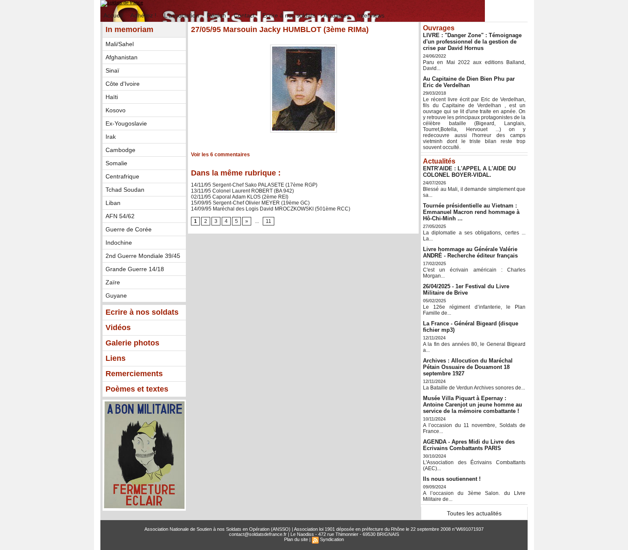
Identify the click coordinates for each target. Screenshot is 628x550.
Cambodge (120, 149)
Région (217, 15)
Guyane (116, 295)
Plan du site (296, 539)
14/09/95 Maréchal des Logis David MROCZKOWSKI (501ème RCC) (270, 209)
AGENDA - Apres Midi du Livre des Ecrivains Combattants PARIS (469, 445)
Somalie (116, 163)
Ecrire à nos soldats (289, 15)
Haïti (112, 97)
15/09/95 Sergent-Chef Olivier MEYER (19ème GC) (250, 203)
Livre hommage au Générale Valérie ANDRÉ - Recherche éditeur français (470, 252)
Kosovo (116, 110)
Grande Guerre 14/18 (135, 269)
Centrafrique (122, 176)
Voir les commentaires (220, 155)
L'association (182, 15)
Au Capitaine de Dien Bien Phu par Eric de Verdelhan (469, 82)
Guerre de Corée (129, 229)
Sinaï (112, 70)
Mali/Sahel (120, 44)
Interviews (370, 15)
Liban (113, 202)
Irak (111, 136)
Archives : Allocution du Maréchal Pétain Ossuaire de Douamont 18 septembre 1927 (468, 367)
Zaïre (113, 282)
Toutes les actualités (474, 513)
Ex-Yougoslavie (126, 123)
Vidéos (118, 327)
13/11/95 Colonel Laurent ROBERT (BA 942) (242, 191)
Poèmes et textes (137, 389)
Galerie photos (132, 343)
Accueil (113, 15)
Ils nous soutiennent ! (452, 479)
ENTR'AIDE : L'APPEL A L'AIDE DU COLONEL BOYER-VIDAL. (469, 171)
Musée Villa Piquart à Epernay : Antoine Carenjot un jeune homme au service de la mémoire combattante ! (472, 404)
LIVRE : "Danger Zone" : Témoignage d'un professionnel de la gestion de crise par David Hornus (472, 41)
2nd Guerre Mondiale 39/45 (143, 255)
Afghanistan (122, 57)
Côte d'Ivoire (123, 83)
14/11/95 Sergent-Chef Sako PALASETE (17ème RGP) (254, 185)
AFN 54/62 (120, 216)
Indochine (119, 242)
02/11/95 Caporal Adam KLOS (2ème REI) (239, 197)
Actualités (337, 15)
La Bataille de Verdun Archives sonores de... (474, 388)
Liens (116, 358)
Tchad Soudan (125, 189)
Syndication (332, 539)
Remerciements (134, 373)
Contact (245, 15)
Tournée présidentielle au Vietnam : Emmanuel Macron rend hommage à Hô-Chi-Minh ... (471, 212)
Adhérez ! (144, 15)
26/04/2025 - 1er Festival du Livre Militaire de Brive (466, 289)
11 (268, 221)
